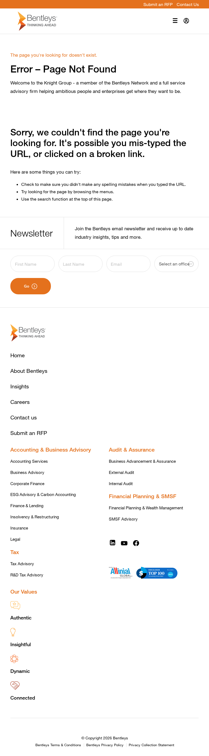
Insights (19, 386)
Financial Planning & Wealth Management (146, 507)
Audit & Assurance (132, 449)
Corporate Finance (27, 483)
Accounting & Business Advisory (50, 449)
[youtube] (124, 542)
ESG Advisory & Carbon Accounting (43, 494)
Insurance (19, 527)
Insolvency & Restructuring (34, 516)
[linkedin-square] (112, 542)
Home (17, 355)
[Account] (186, 21)
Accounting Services (29, 461)
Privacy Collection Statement (151, 745)
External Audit (121, 472)
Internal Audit (121, 483)
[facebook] (136, 542)
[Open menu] (175, 21)
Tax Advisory (22, 563)
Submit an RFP (158, 4)
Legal (15, 539)
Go (26, 286)
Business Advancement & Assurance (142, 461)
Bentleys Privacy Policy (105, 745)
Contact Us (188, 4)
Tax (14, 552)
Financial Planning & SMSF (142, 496)
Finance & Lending (27, 505)
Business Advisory (27, 472)
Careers (20, 402)
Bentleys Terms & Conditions (58, 745)
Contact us (23, 417)
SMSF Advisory (123, 518)
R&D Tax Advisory (26, 574)
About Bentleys (28, 371)
